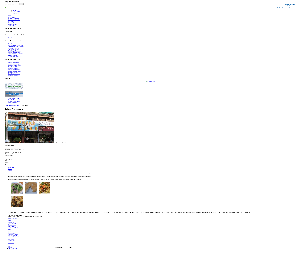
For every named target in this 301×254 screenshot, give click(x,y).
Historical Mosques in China (15, 100)
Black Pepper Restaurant (14, 51)
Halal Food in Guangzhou (14, 65)
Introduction (11, 167)
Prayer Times (11, 249)
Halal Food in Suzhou (13, 72)
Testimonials (11, 243)
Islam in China (11, 240)
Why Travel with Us (13, 102)
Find (22, 4)
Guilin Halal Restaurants (15, 105)
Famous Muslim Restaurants (15, 101)
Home (6, 105)
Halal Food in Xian (13, 67)
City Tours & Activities (13, 236)
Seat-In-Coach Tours (12, 235)
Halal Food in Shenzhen (14, 69)
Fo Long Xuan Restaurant (14, 52)
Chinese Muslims (12, 241)
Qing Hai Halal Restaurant (14, 56)
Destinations (11, 239)
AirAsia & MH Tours (13, 234)
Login (6, 2)
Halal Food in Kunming (14, 75)
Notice (10, 169)
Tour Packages (11, 233)
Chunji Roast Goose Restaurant (16, 46)
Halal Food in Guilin (13, 68)
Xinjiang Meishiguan (13, 48)
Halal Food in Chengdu (14, 74)
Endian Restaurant (12, 55)
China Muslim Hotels (13, 98)
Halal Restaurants (12, 248)
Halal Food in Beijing (13, 62)
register (14, 218)
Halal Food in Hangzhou (14, 71)
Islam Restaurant (12, 37)
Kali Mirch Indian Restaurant (15, 45)
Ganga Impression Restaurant (15, 53)
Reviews (10, 170)
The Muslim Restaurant (14, 49)
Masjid (10, 247)
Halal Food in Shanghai (14, 64)
